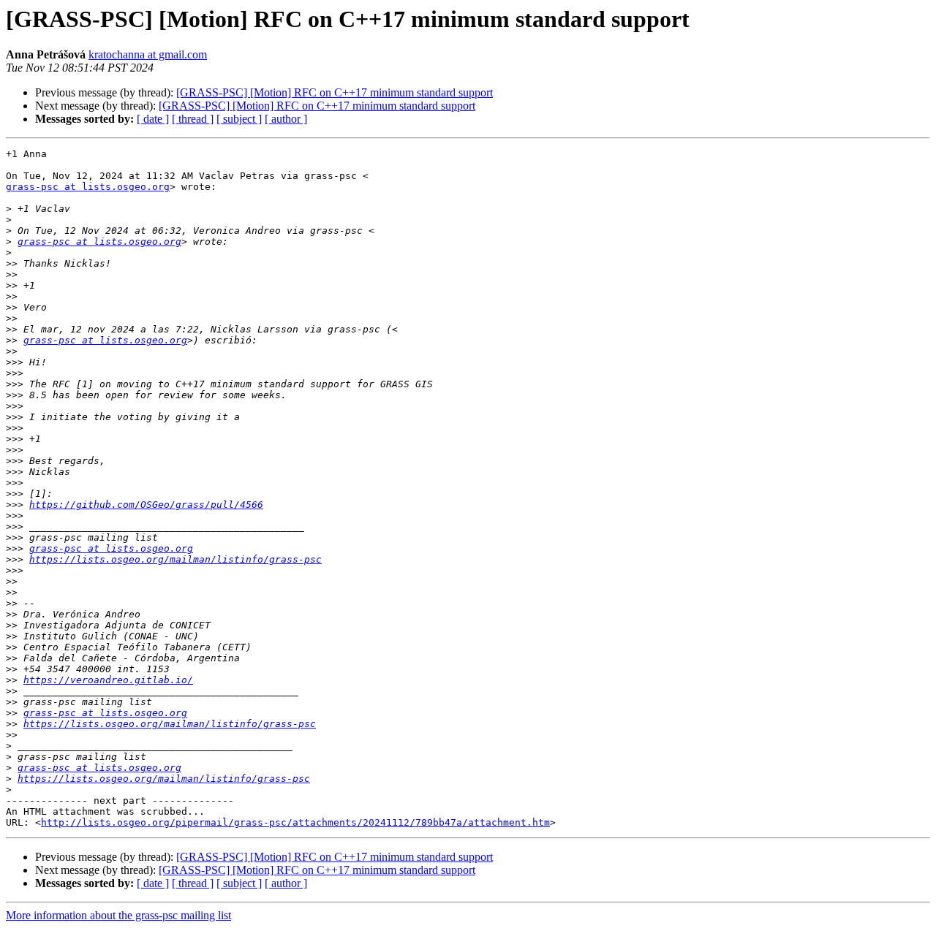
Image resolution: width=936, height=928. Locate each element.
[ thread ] (193, 119)
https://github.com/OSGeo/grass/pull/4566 (146, 504)
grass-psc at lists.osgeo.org (88, 186)
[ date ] (153, 119)
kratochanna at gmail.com (147, 54)
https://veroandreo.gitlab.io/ (108, 679)
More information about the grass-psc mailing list (118, 915)
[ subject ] (239, 119)
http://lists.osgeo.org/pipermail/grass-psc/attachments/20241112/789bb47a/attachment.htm (295, 822)
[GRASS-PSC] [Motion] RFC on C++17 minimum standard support (334, 92)
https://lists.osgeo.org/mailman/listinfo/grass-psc (175, 559)
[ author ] (286, 119)
